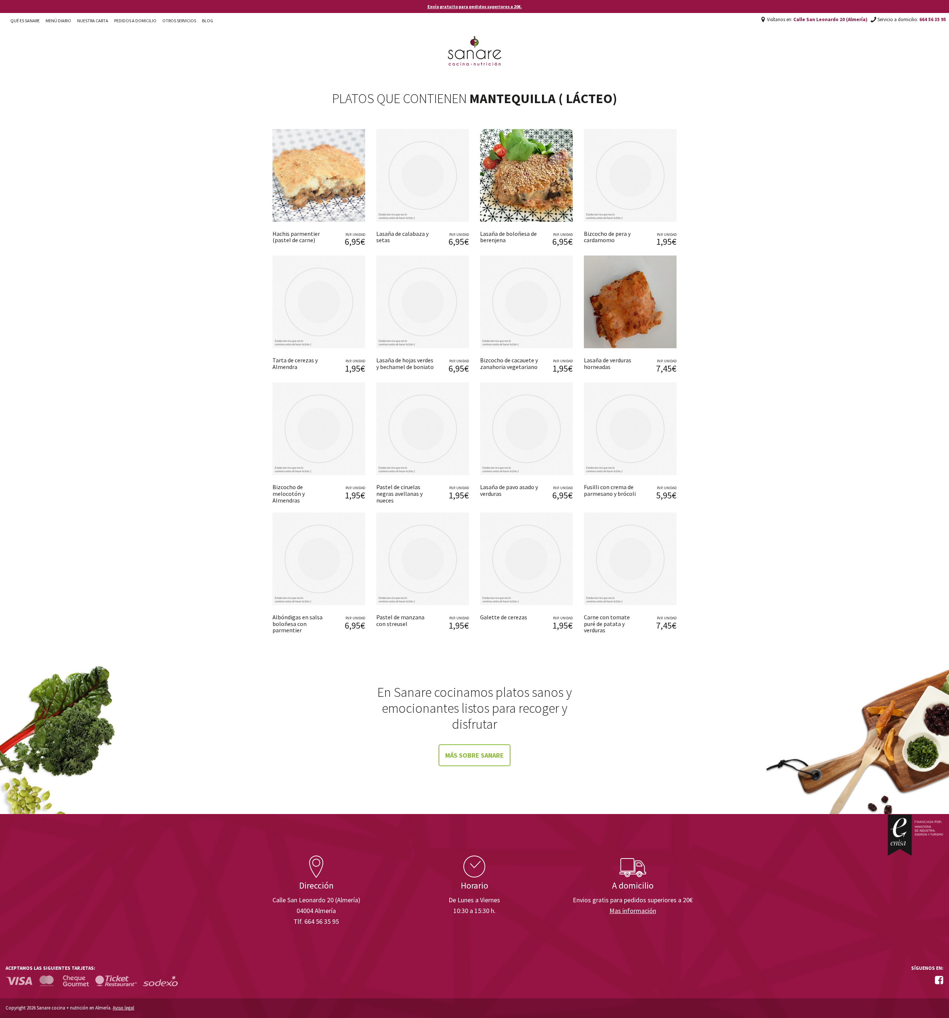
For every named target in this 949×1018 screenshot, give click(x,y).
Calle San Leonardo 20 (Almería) (830, 19)
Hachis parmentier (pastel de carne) (296, 237)
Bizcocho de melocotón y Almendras (288, 493)
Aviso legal (123, 1008)
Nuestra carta (92, 20)
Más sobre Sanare (474, 755)
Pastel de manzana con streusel (400, 620)
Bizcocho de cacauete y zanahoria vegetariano (509, 363)
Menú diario (58, 20)
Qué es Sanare (25, 20)
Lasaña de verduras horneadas (607, 363)
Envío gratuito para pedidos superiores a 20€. (474, 6)
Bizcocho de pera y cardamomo (607, 237)
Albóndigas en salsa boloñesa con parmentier (297, 623)
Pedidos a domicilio (135, 20)
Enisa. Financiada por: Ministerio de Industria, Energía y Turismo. (915, 835)
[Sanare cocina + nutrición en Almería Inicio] (475, 43)
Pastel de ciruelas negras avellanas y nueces (399, 493)
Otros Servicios (179, 20)
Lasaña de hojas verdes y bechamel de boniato (405, 363)
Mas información (632, 910)
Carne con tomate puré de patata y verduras (607, 623)
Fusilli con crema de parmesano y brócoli (610, 490)
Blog (207, 20)
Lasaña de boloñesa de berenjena (508, 237)
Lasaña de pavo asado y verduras (509, 490)
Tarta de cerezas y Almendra (295, 363)
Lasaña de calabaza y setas (402, 237)
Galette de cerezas (503, 617)
